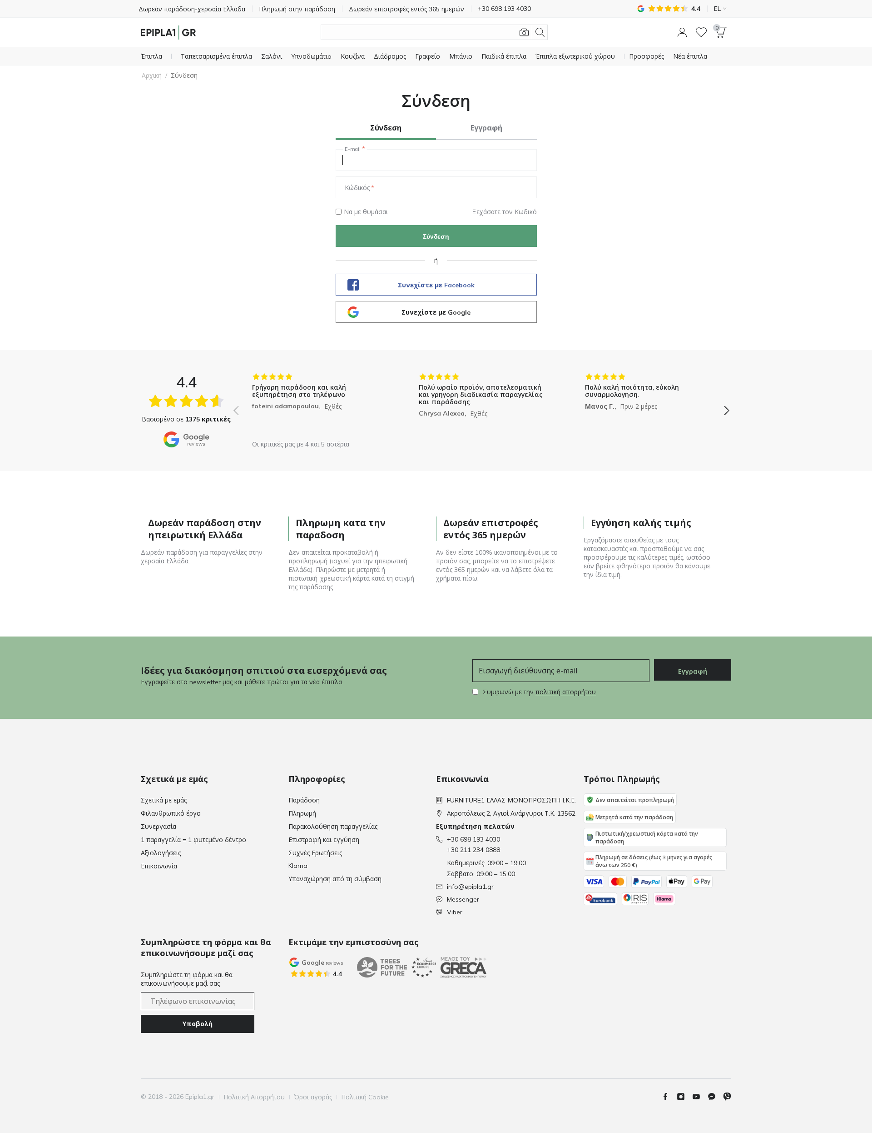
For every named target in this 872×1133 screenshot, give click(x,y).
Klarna (297, 866)
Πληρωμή (302, 813)
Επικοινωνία (159, 866)
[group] (315, 404)
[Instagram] (684, 1097)
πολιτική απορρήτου (565, 692)
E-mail (353, 149)
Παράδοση (304, 800)
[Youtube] (700, 1097)
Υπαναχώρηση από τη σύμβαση (335, 879)
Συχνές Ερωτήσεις (315, 853)
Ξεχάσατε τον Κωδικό (504, 212)
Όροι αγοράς (313, 1097)
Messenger (463, 899)
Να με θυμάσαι (366, 212)
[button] (682, 32)
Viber (454, 912)
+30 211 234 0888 (473, 850)
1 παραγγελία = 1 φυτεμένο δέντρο (193, 840)
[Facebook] (669, 1097)
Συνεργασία (158, 826)
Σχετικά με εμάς (164, 800)
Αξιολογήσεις (161, 853)
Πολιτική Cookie (365, 1097)
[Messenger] (715, 1097)
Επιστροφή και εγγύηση (323, 840)
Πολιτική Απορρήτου (254, 1097)
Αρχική (152, 75)
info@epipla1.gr (470, 886)
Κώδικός (357, 188)
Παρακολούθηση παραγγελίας (332, 826)
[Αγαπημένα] (701, 32)
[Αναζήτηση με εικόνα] (524, 32)
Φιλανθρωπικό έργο (171, 813)
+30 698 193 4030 (473, 839)
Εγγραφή (692, 671)
